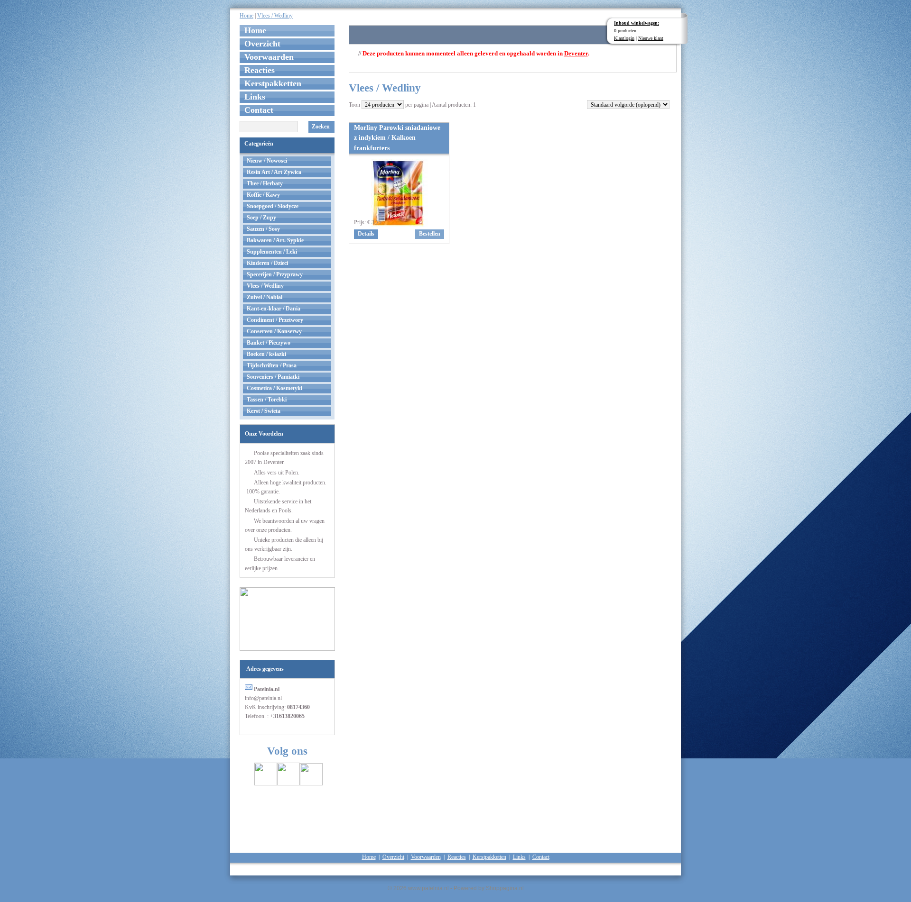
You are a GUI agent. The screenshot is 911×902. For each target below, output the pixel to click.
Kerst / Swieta (263, 411)
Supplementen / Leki (272, 251)
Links (254, 96)
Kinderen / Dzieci (267, 263)
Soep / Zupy (261, 217)
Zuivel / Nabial (264, 297)
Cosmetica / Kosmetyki (274, 388)
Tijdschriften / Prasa (272, 365)
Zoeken (321, 126)
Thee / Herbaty (265, 183)
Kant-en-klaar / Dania (273, 308)
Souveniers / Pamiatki (273, 377)
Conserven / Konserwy (274, 331)
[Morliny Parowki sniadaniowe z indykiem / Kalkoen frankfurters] (399, 224)
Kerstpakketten (272, 83)
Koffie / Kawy (263, 194)
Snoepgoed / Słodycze (272, 206)
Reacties (259, 70)
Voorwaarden (269, 57)
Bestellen (429, 233)
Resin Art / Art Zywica (274, 172)
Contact (258, 110)
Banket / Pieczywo (268, 342)
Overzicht (262, 43)
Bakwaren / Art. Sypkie (275, 240)
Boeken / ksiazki (266, 354)
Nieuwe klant (650, 38)
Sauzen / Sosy (263, 229)
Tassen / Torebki (267, 399)
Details (366, 233)
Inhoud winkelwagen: (636, 23)
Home (246, 15)
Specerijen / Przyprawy (275, 274)
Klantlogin (624, 38)
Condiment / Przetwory (275, 320)
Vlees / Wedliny (275, 15)
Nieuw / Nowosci (267, 160)
